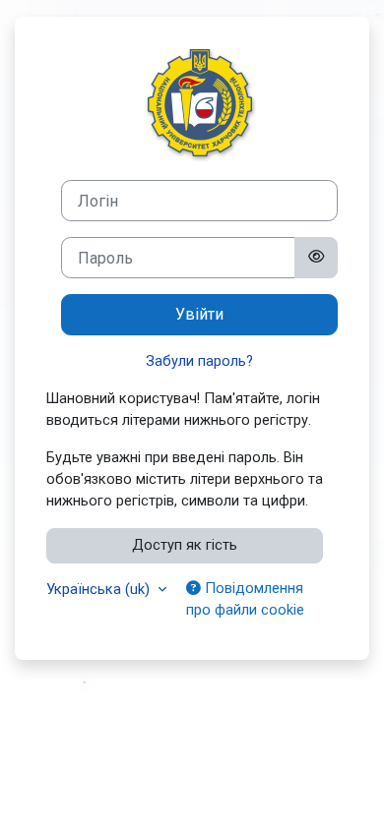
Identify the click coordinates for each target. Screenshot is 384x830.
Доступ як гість (184, 545)
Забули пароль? (199, 361)
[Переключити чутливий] (316, 257)
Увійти (199, 314)
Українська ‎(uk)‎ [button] (100, 589)
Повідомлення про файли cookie (245, 599)
